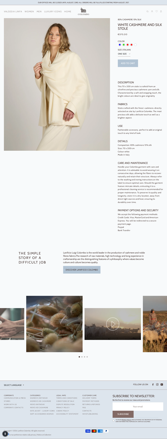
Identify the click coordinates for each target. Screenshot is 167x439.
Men (39, 11)
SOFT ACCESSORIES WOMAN (42, 414)
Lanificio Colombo (24, 431)
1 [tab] (79, 357)
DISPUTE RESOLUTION (65, 404)
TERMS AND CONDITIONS (66, 398)
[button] (5, 434)
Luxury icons (53, 11)
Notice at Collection (44, 435)
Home (67, 11)
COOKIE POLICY (62, 411)
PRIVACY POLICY (63, 407)
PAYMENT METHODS (90, 401)
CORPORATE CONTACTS (13, 407)
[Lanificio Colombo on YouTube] (161, 384)
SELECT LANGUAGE (13, 385)
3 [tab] (85, 357)
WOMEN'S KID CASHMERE (40, 401)
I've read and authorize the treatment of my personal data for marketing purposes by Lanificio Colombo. (139, 420)
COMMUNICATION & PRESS (15, 398)
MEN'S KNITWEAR (37, 404)
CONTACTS (86, 411)
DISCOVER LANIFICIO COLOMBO (82, 269)
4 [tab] (87, 357)
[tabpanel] (113, 324)
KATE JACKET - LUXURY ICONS (42, 411)
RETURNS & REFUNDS (91, 404)
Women (29, 11)
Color (121, 41)
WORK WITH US (10, 404)
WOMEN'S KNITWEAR (38, 398)
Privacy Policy (126, 420)
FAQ (84, 407)
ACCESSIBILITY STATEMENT (67, 414)
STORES (7, 401)
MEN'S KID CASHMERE (39, 407)
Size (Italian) (124, 50)
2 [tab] (82, 357)
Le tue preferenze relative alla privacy (22, 435)
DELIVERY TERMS (89, 398)
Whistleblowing (90, 414)
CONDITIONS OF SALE (65, 401)
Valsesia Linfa (13, 11)
